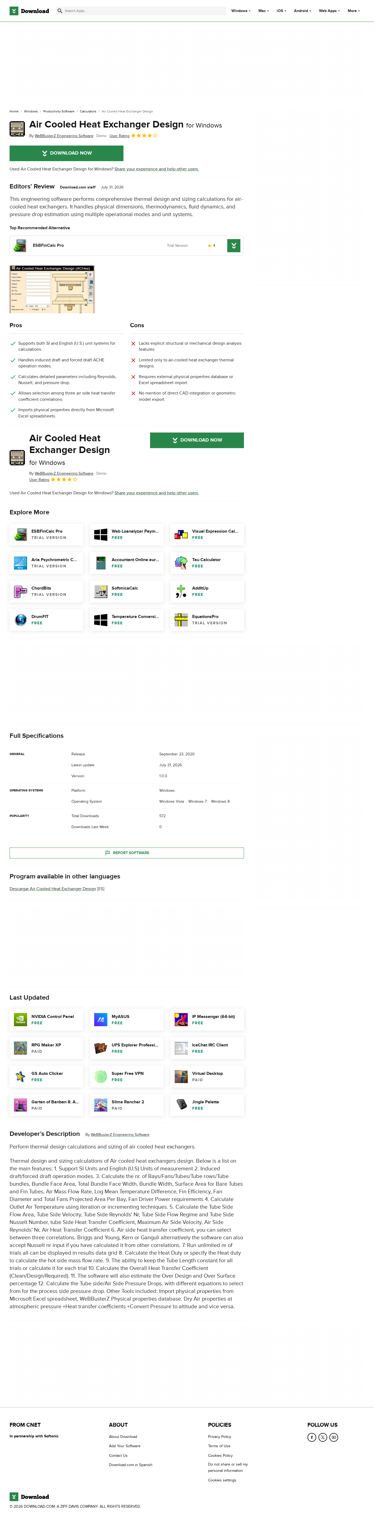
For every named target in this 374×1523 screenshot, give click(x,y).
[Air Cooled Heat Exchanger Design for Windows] (17, 129)
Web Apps (328, 11)
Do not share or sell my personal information (228, 1467)
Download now (71, 153)
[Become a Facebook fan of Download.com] (311, 1437)
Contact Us (118, 1455)
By (61, 136)
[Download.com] (29, 11)
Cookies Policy (220, 1455)
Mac (262, 11)
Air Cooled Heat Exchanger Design (125, 124)
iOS (280, 11)
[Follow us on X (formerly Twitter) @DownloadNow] (322, 1437)
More (352, 10)
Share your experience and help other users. (156, 169)
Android (301, 11)
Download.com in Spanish (131, 1465)
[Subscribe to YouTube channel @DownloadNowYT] (333, 1437)
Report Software (131, 852)
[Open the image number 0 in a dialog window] (52, 289)
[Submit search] (60, 11)
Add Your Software (124, 1446)
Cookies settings (222, 1480)
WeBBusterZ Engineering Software (120, 1134)
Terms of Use (219, 1446)
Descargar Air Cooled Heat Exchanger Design (53, 889)
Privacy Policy (219, 1436)
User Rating (120, 136)
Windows (239, 11)
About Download (123, 1436)
